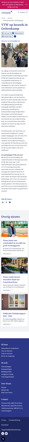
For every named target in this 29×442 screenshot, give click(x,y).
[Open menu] (27, 12)
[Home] (6, 12)
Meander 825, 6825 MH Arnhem (11, 406)
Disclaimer (4, 425)
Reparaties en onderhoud (9, 348)
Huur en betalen (6, 351)
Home (3, 18)
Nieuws (10, 18)
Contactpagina (6, 411)
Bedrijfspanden (6, 372)
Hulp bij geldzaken (7, 377)
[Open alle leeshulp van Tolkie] (15, 36)
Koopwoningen (6, 369)
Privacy (3, 420)
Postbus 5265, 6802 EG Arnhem (11, 403)
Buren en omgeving (7, 356)
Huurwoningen (6, 367)
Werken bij (4, 390)
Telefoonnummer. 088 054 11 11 (12, 408)
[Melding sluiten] (27, 4)
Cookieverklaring (14, 420)
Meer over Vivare (6, 392)
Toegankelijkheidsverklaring (10, 430)
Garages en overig (7, 374)
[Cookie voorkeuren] (3, 439)
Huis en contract (6, 353)
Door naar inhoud (7, 2)
